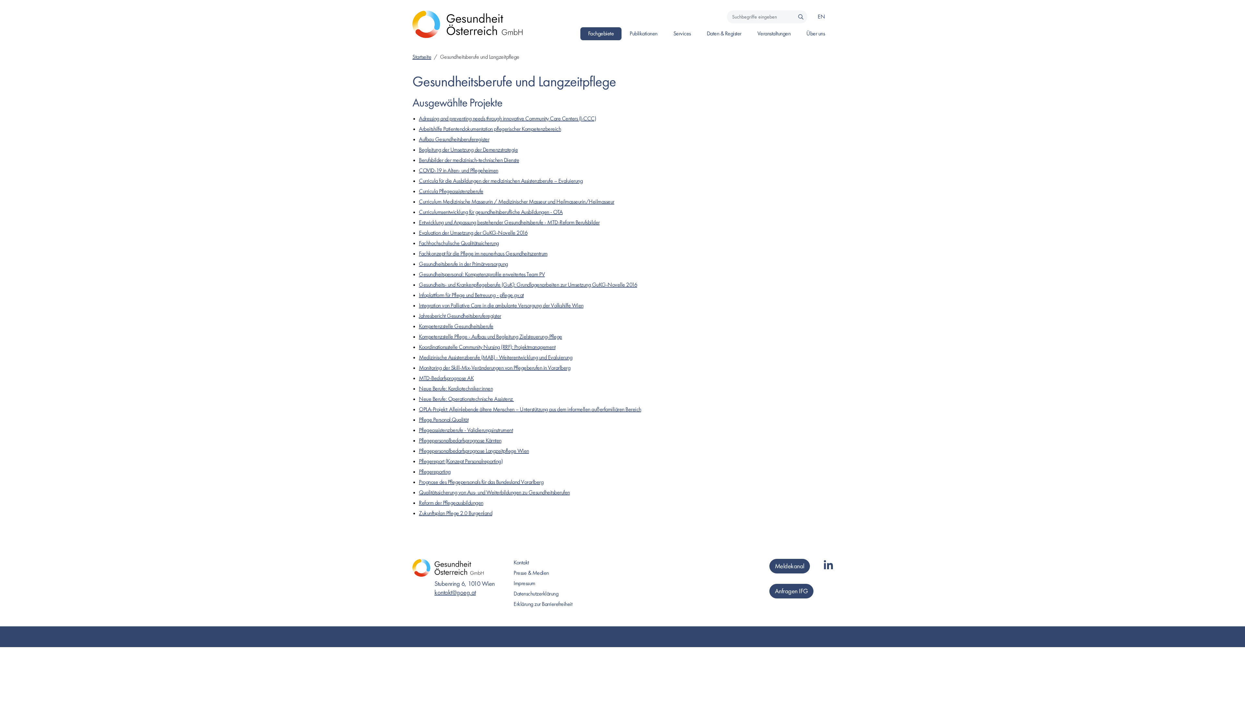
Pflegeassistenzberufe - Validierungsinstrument (466, 430)
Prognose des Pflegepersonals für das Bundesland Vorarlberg (481, 482)
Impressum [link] (524, 583)
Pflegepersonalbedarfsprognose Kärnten (460, 440)
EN (821, 16)
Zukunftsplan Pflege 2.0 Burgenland (455, 513)
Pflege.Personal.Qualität (443, 419)
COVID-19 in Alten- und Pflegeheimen (458, 170)
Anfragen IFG (791, 591)
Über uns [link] (815, 33)
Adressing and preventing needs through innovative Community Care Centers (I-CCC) (507, 118)
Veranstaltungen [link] (774, 33)
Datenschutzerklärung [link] (536, 593)
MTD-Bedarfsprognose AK (446, 378)
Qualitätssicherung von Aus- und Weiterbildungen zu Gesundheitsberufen (494, 492)
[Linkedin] (828, 566)
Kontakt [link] (521, 562)
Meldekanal (789, 566)
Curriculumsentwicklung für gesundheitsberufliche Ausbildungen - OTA (491, 212)
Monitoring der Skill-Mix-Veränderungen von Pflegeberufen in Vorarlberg (494, 367)
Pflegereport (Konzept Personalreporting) (461, 461)
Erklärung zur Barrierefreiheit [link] (543, 604)
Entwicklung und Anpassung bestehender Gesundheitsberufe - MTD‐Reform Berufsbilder (509, 222)
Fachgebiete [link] (601, 33)
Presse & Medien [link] (531, 573)
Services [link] (682, 33)
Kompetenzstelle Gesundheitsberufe (456, 326)
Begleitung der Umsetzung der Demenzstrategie (468, 149)
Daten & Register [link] (724, 33)
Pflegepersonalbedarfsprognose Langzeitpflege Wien (474, 451)
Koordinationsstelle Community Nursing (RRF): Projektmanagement (487, 347)
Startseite (421, 57)
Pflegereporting (435, 471)
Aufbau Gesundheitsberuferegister (454, 139)
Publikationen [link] (644, 33)
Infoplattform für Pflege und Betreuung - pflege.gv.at (471, 295)
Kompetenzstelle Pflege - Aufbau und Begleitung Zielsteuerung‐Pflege (490, 336)
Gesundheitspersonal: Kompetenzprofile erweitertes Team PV (482, 274)
